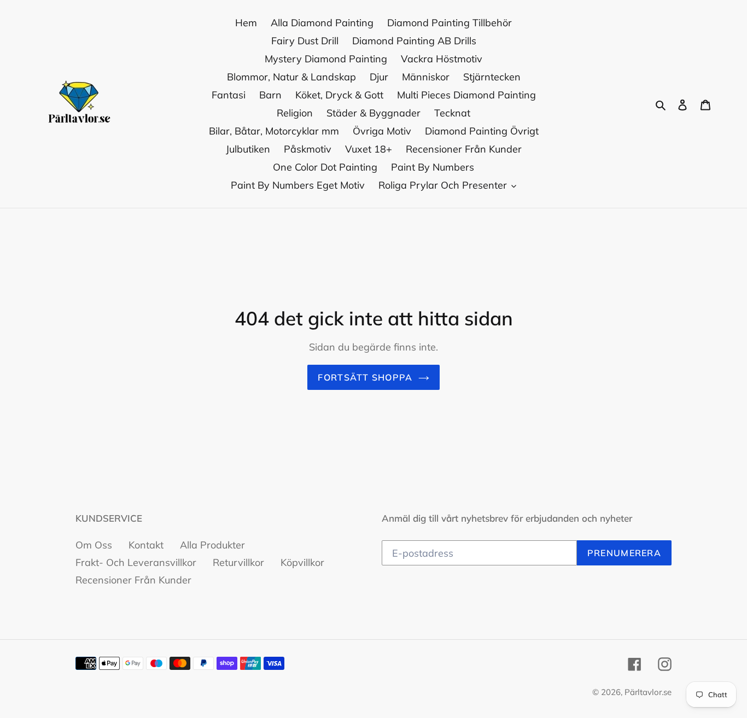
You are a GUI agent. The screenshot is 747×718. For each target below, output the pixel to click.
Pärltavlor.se (648, 692)
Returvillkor (238, 562)
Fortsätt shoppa (365, 377)
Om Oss (93, 545)
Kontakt (146, 545)
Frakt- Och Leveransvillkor (135, 562)
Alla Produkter (212, 545)
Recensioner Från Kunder (133, 580)
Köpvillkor (302, 562)
